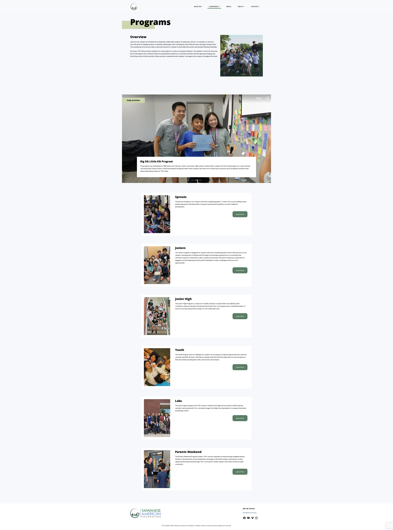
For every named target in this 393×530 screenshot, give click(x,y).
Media (228, 6)
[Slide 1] (192, 175)
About (240, 6)
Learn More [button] (240, 210)
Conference (214, 6)
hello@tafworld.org (249, 508)
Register (197, 6)
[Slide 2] (196, 175)
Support (254, 6)
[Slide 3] (200, 175)
